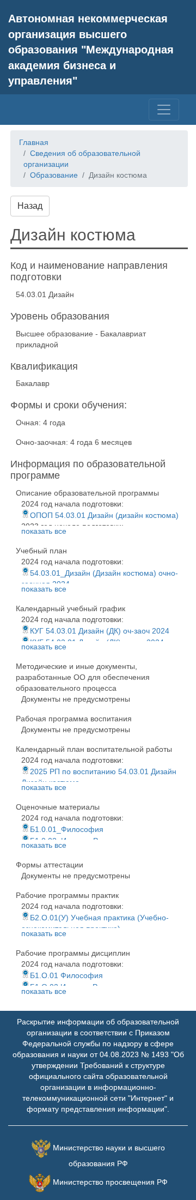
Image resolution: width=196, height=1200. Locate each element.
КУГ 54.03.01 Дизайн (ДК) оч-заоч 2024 (99, 630)
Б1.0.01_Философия (66, 829)
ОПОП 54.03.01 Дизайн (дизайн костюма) (104, 515)
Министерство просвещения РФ (110, 1182)
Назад (29, 205)
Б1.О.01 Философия (66, 975)
